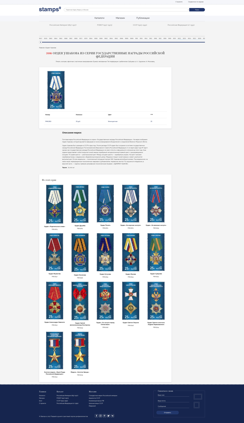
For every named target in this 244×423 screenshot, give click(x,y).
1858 (45, 38)
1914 (145, 38)
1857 (40, 38)
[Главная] (50, 10)
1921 (174, 38)
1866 (65, 38)
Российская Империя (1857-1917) (62, 25)
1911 (136, 38)
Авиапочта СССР (94, 398)
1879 (85, 38)
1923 (184, 38)
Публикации (143, 18)
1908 (126, 38)
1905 (116, 38)
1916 (155, 38)
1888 (95, 38)
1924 (189, 38)
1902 (106, 38)
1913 (141, 38)
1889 (100, 38)
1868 (75, 38)
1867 (70, 38)
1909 (131, 38)
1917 (160, 38)
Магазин (120, 18)
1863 (50, 38)
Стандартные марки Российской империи (103, 395)
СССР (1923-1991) (140, 25)
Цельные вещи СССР (96, 403)
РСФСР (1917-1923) (104, 25)
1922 (179, 38)
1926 (199, 38)
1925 (194, 38)
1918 (164, 38)
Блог (40, 401)
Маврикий (92, 406)
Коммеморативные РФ (96, 401)
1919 (169, 38)
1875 (80, 38)
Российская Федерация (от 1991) (181, 25)
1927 (204, 38)
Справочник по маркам (195, 2)
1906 (121, 38)
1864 (55, 38)
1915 (150, 38)
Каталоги (99, 18)
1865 (60, 38)
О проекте (178, 2)
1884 (90, 38)
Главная (41, 48)
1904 (111, 38)
